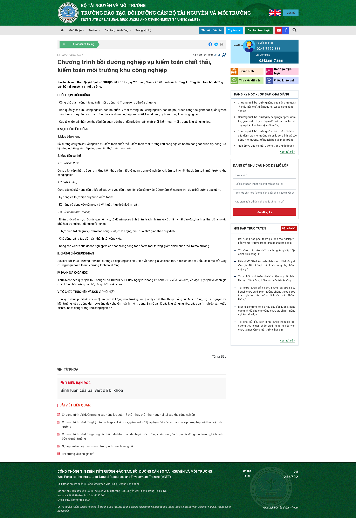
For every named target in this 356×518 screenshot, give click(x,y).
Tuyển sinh (234, 30)
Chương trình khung (82, 44)
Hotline (238, 45)
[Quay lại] (64, 44)
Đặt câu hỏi (289, 228)
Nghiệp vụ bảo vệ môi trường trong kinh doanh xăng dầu (98, 446)
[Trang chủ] (62, 30)
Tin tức (93, 30)
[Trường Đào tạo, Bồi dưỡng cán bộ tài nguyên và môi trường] (68, 12)
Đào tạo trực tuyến (259, 30)
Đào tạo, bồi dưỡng (116, 30)
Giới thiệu (75, 30)
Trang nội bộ (143, 30)
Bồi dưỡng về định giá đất (78, 454)
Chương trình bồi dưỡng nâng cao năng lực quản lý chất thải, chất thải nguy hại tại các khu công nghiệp (128, 415)
